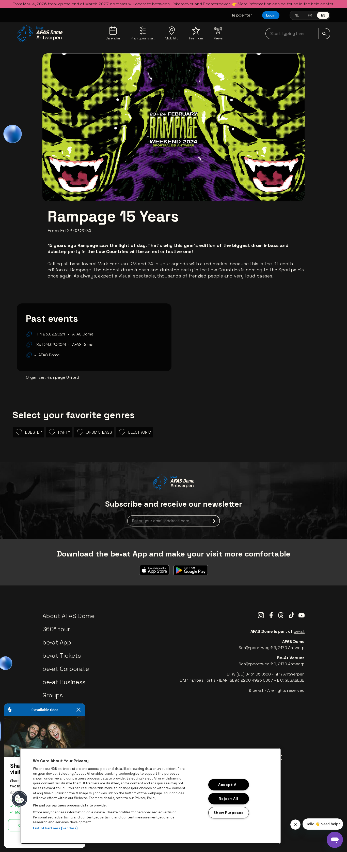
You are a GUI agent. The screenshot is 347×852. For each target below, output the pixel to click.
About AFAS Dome (68, 616)
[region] (150, 796)
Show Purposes (228, 812)
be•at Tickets (61, 655)
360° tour (56, 629)
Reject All (228, 798)
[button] (19, 799)
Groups (52, 695)
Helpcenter (241, 15)
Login (270, 15)
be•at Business (63, 682)
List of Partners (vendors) (55, 828)
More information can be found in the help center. (286, 4)
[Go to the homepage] (39, 33)
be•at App (56, 642)
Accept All (228, 784)
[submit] (324, 33)
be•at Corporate (65, 669)
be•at (299, 631)
